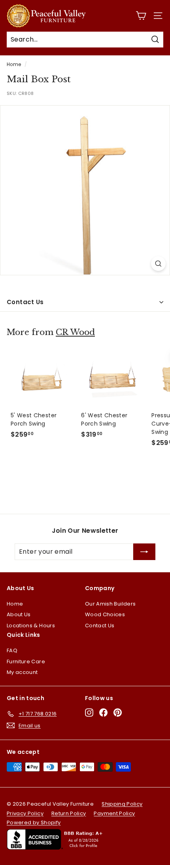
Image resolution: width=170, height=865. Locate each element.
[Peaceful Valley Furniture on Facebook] (103, 712)
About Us (19, 614)
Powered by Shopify (33, 822)
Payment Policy (114, 813)
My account (22, 672)
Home (14, 64)
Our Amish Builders (110, 604)
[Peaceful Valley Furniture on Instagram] (89, 712)
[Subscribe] (144, 551)
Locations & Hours (31, 625)
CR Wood (75, 332)
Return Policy (68, 813)
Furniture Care (26, 661)
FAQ (12, 650)
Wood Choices (105, 614)
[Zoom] (158, 263)
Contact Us (25, 302)
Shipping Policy (122, 804)
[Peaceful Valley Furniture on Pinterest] (117, 712)
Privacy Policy (25, 813)
